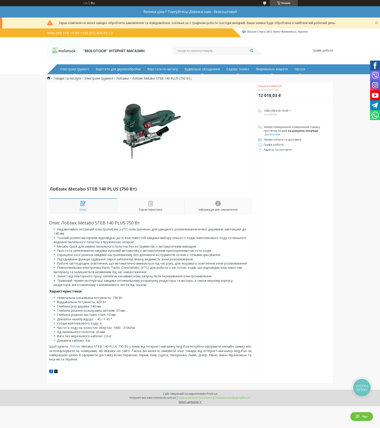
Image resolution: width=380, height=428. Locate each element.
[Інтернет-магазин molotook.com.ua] (63, 50)
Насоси (299, 69)
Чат (365, 416)
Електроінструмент (74, 69)
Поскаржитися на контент (195, 398)
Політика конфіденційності (232, 398)
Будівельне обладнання (202, 69)
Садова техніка (238, 69)
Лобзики (122, 78)
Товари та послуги (67, 78)
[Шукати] (251, 51)
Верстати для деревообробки (118, 69)
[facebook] (51, 372)
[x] (56, 372)
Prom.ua (212, 394)
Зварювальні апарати (272, 69)
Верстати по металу (162, 69)
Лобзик (74, 346)
